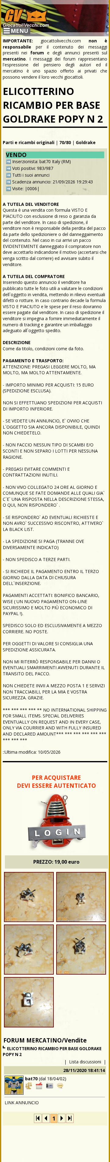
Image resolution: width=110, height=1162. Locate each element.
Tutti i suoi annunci (31, 175)
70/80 (65, 142)
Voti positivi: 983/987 (32, 168)
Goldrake (86, 142)
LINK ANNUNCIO (22, 1102)
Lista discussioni (85, 1062)
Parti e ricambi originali (28, 142)
